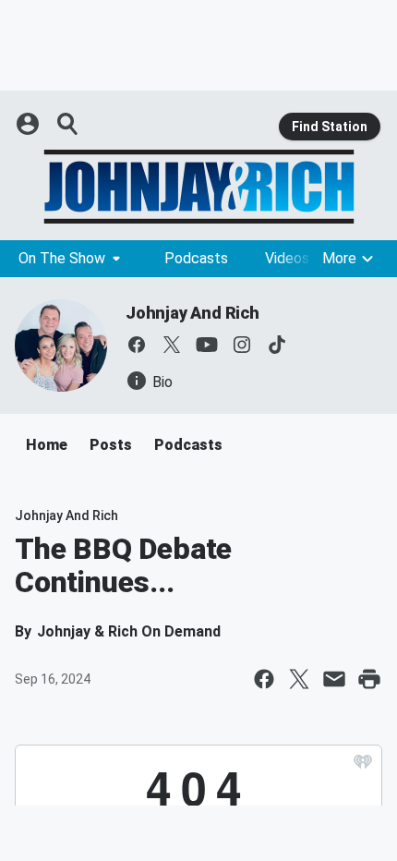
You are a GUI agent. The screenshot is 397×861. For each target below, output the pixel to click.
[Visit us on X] (172, 344)
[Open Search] (68, 124)
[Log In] (29, 124)
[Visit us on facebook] (137, 344)
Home (46, 445)
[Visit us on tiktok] (277, 344)
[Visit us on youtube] (207, 344)
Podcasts (196, 258)
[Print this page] (369, 679)
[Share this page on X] (299, 679)
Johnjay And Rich (192, 312)
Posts (111, 445)
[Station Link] (198, 187)
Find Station (329, 126)
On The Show (61, 258)
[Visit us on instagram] (242, 344)
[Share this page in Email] (334, 679)
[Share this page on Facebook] (264, 679)
